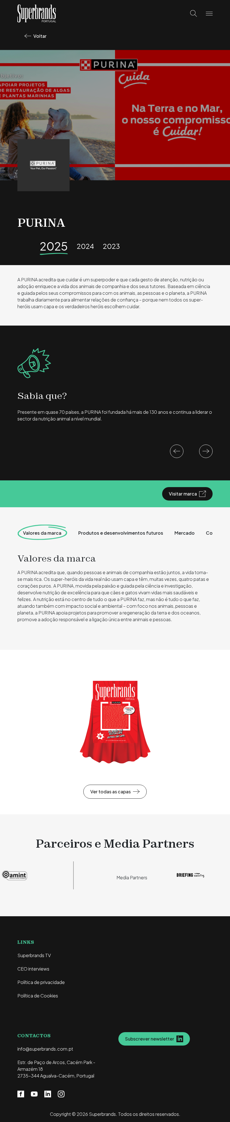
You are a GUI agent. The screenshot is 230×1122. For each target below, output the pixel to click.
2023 (111, 246)
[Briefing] (182, 875)
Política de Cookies (37, 996)
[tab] (120, 533)
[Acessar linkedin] (47, 1093)
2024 (85, 246)
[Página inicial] (36, 13)
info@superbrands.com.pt (45, 1049)
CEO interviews (33, 969)
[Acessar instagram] (61, 1093)
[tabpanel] (115, 589)
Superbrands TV (34, 955)
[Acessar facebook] (20, 1093)
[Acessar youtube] (34, 1093)
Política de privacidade (41, 982)
